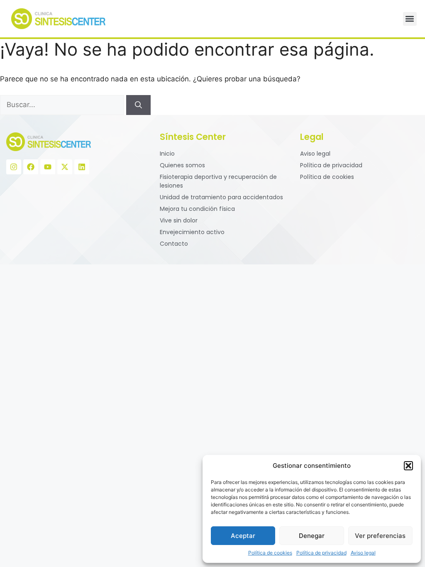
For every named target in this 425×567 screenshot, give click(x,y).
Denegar (312, 536)
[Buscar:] (63, 104)
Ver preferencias (380, 536)
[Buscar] (138, 105)
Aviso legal (363, 553)
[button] (408, 466)
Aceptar (243, 536)
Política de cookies (270, 553)
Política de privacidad (321, 553)
